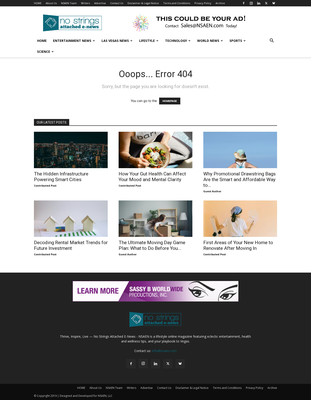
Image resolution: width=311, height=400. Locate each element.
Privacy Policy (202, 3)
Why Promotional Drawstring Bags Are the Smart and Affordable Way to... (239, 179)
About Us (51, 3)
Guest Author (212, 191)
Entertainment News (72, 40)
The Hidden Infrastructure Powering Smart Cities (61, 176)
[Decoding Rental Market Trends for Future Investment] (71, 218)
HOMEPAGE (170, 101)
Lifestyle (147, 40)
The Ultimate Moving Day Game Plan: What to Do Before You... (152, 245)
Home (42, 40)
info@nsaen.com (164, 351)
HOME (37, 3)
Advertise (100, 3)
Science (43, 51)
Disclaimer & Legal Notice (143, 3)
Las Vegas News (115, 40)
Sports (235, 40)
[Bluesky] (273, 3)
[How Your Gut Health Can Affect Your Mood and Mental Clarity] (155, 150)
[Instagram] (251, 3)
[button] (271, 41)
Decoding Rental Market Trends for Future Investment (71, 245)
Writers (85, 3)
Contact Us (116, 3)
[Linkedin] (258, 3)
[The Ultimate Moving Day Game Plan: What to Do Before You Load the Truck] (155, 218)
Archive (220, 3)
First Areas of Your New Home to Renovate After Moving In (238, 245)
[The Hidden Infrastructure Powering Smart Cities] (71, 150)
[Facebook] (243, 3)
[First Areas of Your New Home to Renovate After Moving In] (240, 218)
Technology (176, 40)
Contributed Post (45, 185)
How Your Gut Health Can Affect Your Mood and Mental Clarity (152, 176)
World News (208, 40)
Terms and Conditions (176, 3)
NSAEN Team (69, 3)
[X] (266, 3)
